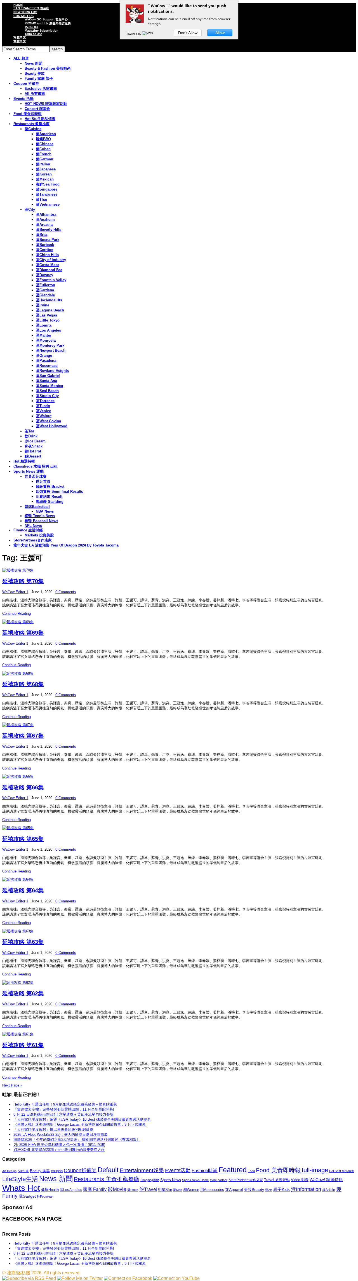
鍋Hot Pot (33, 451)
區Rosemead (47, 365)
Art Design (9, 1171)
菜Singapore (46, 189)
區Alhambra (46, 214)
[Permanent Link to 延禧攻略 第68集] (179, 673)
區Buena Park (47, 240)
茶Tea (29, 431)
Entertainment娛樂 (142, 1170)
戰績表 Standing (49, 501)
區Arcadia (44, 224)
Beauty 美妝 (35, 73)
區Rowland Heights (52, 371)
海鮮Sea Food (48, 184)
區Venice (43, 411)
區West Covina (48, 421)
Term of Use (33, 34)
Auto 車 (23, 1171)
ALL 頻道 (21, 58)
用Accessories (212, 1190)
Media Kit (31, 27)
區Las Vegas (46, 315)
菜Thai (41, 199)
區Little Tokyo (48, 320)
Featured (233, 1170)
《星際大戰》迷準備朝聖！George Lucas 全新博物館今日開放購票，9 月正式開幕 (79, 1124)
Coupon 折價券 (26, 83)
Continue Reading (16, 613)
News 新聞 (33, 63)
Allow (220, 32)
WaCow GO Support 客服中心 (46, 19)
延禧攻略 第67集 (23, 736)
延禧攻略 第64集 (23, 890)
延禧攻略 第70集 (23, 581)
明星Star (165, 1190)
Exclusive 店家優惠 (41, 88)
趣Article (328, 1190)
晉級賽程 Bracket (50, 486)
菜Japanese (46, 169)
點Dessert (33, 456)
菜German (44, 159)
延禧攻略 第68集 (23, 684)
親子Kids (281, 1189)
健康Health (50, 1190)
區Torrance (45, 401)
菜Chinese (44, 144)
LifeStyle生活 (20, 1179)
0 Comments (65, 592)
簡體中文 (19, 37)
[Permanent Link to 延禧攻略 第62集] (179, 982)
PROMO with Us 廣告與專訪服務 (48, 23)
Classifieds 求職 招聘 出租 (35, 466)
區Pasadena (46, 360)
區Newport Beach (50, 350)
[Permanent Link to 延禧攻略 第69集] (179, 622)
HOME (18, 4)
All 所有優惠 (35, 94)
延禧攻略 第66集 (23, 787)
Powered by (134, 34)
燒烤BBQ (43, 139)
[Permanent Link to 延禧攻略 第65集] (179, 827)
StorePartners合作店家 (32, 540)
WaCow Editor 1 (15, 592)
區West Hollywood (51, 426)
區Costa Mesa (47, 265)
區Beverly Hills (48, 229)
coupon (57, 1171)
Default (108, 1170)
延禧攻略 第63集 (23, 942)
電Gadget (27, 1196)
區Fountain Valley (51, 280)
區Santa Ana (46, 381)
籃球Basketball (37, 507)
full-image (315, 1170)
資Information (306, 1189)
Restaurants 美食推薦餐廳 (106, 1179)
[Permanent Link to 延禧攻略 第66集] (179, 776)
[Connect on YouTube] (176, 1278)
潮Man (177, 1189)
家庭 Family (95, 1189)
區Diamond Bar (49, 270)
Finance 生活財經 (28, 530)
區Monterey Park (50, 345)
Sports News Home (195, 1180)
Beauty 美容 (40, 1171)
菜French (43, 154)
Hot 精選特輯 (24, 461)
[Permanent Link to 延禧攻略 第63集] (179, 931)
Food (251, 1171)
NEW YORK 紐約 (25, 12)
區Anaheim (45, 219)
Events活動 (177, 1170)
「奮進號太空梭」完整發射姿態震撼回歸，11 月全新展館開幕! (63, 1109)
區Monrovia (46, 340)
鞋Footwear (45, 1196)
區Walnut (43, 416)
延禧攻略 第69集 (23, 633)
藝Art (268, 1189)
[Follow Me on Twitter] (80, 1278)
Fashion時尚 (205, 1170)
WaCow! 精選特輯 (326, 1179)
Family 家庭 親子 (39, 78)
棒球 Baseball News (41, 521)
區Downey (44, 275)
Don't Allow (187, 32)
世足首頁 (43, 481)
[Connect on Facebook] (128, 1278)
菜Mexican (45, 179)
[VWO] (148, 34)
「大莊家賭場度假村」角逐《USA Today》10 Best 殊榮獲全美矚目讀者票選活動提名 (82, 1119)
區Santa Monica (49, 386)
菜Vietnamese (48, 204)
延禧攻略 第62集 (23, 993)
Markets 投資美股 (39, 535)
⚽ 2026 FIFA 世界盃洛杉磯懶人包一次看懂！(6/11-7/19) (59, 1144)
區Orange (44, 355)
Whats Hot (21, 1188)
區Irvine (42, 305)
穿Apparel (234, 1189)
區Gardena (45, 290)
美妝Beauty (254, 1189)
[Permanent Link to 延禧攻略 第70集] (179, 570)
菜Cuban (43, 149)
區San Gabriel (48, 376)
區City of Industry (51, 260)
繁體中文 (19, 41)
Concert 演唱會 (37, 109)
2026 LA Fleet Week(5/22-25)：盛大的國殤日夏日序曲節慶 (60, 1134)
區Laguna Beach (50, 310)
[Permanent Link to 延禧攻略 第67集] (179, 725)
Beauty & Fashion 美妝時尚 (48, 68)
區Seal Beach (47, 391)
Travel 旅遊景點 (277, 1180)
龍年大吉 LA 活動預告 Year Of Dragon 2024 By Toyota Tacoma (66, 545)
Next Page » (12, 1085)
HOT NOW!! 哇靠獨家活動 (46, 104)
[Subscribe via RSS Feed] (29, 1278)
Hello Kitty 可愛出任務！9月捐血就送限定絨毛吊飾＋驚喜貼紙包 (65, 1104)
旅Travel (148, 1189)
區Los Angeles (48, 330)
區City (30, 209)
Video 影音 (299, 1180)
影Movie (117, 1189)
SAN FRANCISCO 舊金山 (31, 8)
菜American (46, 134)
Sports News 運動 (28, 471)
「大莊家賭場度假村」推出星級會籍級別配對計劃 (53, 1129)
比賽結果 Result (49, 496)
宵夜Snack (34, 446)
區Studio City (47, 396)
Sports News (170, 1180)
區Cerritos (44, 250)
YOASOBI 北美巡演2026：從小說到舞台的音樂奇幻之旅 (59, 1150)
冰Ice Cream (35, 441)
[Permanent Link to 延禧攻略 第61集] (179, 1034)
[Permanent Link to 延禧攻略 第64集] (179, 879)
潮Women (191, 1190)
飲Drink (31, 436)
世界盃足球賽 (35, 476)
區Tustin (43, 406)
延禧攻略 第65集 (23, 839)
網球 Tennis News (40, 516)
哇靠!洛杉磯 (18, 1272)
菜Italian (43, 164)
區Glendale (45, 295)
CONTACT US (23, 16)
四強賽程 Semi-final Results (59, 491)
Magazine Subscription (41, 30)
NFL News (33, 526)
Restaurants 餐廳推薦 (31, 124)
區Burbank (45, 245)
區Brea (41, 235)
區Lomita (43, 325)
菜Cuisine (33, 129)
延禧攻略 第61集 (23, 1045)
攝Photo (132, 1189)
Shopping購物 (149, 1180)
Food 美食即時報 (27, 114)
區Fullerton (45, 285)
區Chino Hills (47, 255)
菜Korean (44, 174)
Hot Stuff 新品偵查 (40, 119)
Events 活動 (23, 99)
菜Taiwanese (46, 194)
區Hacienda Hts (49, 300)
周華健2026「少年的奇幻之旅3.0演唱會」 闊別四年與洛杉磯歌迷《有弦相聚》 (76, 1139)
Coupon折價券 (80, 1170)
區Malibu (43, 335)
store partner (218, 1180)
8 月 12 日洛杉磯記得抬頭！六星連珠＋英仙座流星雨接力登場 (63, 1114)
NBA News (45, 511)
